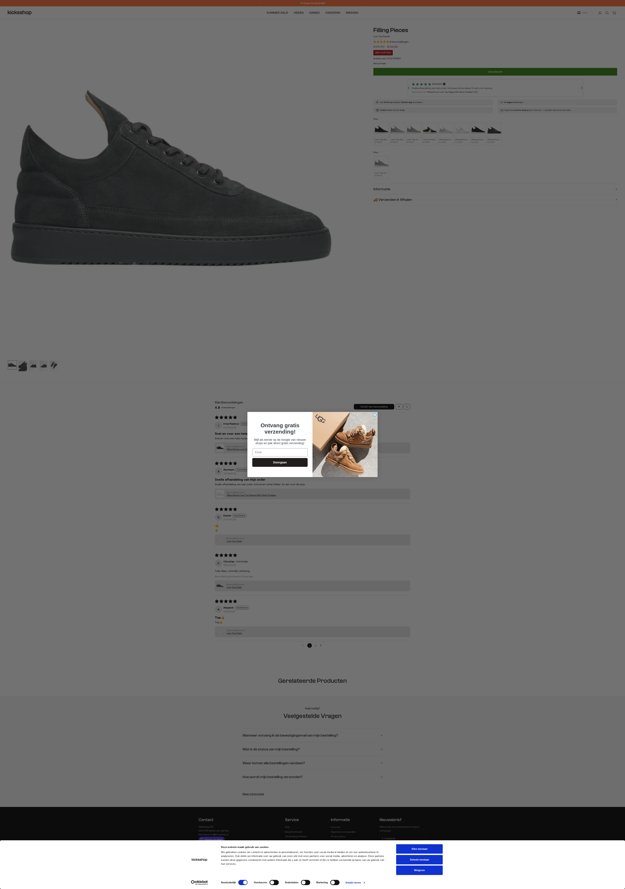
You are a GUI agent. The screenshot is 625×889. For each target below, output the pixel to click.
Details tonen (353, 882)
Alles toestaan (419, 848)
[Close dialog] (374, 414)
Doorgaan (280, 462)
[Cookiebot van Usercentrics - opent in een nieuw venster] (199, 882)
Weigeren (419, 870)
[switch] (274, 882)
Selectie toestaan (419, 859)
